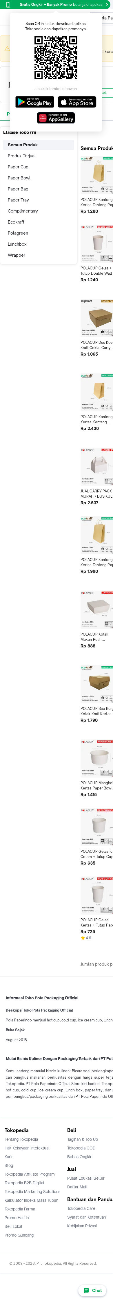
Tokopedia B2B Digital (24, 1183)
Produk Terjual (22, 155)
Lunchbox (17, 244)
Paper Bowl (19, 177)
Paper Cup (18, 166)
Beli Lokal (13, 1226)
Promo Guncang (19, 1235)
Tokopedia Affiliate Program (30, 1174)
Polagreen (18, 233)
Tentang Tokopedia (21, 1139)
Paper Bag (18, 188)
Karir (9, 1156)
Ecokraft (16, 222)
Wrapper (16, 255)
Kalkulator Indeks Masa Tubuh (32, 1200)
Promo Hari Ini (17, 1217)
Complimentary (23, 210)
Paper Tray (18, 199)
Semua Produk (23, 144)
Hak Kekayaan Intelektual (27, 1148)
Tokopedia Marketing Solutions (32, 1191)
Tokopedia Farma (20, 1209)
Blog (9, 1165)
